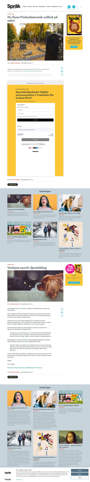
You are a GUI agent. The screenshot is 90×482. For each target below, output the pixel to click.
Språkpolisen (54, 6)
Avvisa (79, 477)
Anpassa (79, 474)
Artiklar (24, 6)
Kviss (60, 6)
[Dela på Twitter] (62, 71)
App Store (74, 46)
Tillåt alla (80, 470)
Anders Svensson (15, 63)
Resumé (25, 341)
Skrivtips (35, 6)
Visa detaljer (18, 479)
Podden (48, 6)
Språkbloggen (10, 14)
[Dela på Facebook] (62, 68)
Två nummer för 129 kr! (74, 282)
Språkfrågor (42, 6)
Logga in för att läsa (40, 83)
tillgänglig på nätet (29, 71)
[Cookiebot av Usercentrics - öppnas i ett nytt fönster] (8, 480)
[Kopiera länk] (62, 74)
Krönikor (29, 6)
